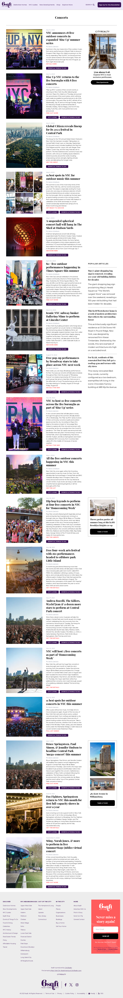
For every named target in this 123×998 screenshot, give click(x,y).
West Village (25, 923)
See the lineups (52, 537)
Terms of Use (101, 949)
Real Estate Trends (9, 937)
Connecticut (42, 919)
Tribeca (23, 930)
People (58, 905)
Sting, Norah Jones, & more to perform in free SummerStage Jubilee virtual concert (64, 846)
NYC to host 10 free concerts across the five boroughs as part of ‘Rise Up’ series (63, 404)
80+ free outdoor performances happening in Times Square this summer (63, 267)
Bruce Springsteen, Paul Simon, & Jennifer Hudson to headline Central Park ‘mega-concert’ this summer (64, 749)
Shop (58, 5)
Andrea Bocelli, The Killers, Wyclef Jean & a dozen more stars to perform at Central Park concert (63, 606)
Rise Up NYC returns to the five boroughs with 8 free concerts (62, 80)
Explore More (67, 5)
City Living (52, 117)
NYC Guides (33, 5)
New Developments (47, 5)
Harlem (23, 912)
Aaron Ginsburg (53, 87)
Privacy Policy (113, 949)
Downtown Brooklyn (27, 947)
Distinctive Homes (20, 5)
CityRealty (68, 968)
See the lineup (52, 162)
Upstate (41, 912)
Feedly (93, 993)
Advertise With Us (80, 909)
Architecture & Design (10, 933)
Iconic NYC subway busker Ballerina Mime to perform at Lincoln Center (62, 316)
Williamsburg (25, 950)
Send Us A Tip (78, 916)
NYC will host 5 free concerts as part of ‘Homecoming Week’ (63, 654)
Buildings (59, 919)
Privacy (59, 993)
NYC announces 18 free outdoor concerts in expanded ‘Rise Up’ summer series (63, 38)
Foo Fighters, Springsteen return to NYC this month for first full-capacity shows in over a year (64, 802)
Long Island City (26, 957)
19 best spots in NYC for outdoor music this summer (63, 176)
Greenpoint (24, 954)
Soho (22, 926)
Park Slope (24, 943)
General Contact (79, 919)
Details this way (53, 388)
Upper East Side (26, 909)
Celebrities (6, 926)
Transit (5, 947)
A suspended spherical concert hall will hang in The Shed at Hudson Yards (64, 224)
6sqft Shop (6, 916)
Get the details (52, 588)
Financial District (26, 937)
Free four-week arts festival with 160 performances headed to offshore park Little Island (63, 555)
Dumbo (23, 940)
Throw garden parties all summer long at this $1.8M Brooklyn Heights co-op (102, 522)
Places (58, 909)
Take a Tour (102, 532)
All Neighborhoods (27, 961)
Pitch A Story (78, 912)
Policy (5, 940)
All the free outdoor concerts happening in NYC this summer (64, 461)
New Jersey (42, 916)
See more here (52, 251)
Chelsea (23, 919)
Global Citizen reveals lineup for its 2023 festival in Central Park (64, 129)
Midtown (24, 916)
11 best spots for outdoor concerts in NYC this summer (64, 702)
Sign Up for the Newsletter (109, 5)
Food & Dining (7, 923)
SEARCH (89, 5)
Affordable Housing (9, 943)
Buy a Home (60, 923)
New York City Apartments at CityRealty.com (66, 970)
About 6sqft (77, 905)
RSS (102, 993)
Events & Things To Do (57, 68)
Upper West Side (26, 905)
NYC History (7, 930)
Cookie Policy (69, 993)
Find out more (52, 113)
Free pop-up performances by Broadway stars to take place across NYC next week (63, 361)
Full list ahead (52, 731)
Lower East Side (26, 933)
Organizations (60, 912)
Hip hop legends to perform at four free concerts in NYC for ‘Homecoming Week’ (63, 504)
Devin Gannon (53, 46)
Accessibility (81, 993)
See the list (51, 488)
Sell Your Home (61, 926)
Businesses (59, 916)
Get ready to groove (55, 208)
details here (51, 64)
